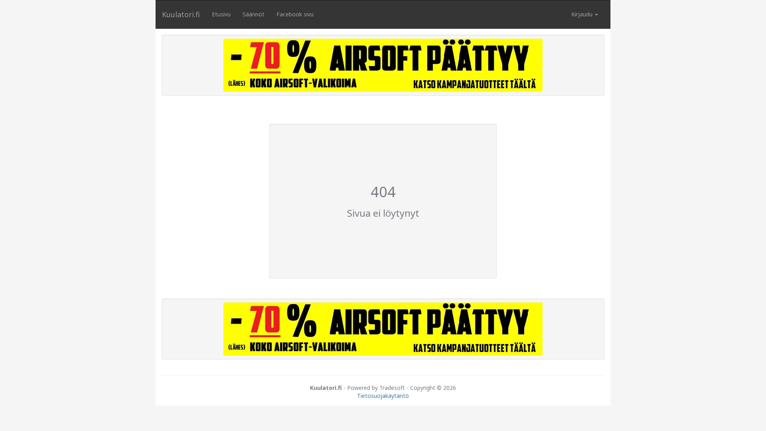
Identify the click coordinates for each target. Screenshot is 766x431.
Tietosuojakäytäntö (383, 395)
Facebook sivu (295, 14)
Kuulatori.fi (181, 14)
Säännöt (254, 14)
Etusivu (221, 14)
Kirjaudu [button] (582, 14)
